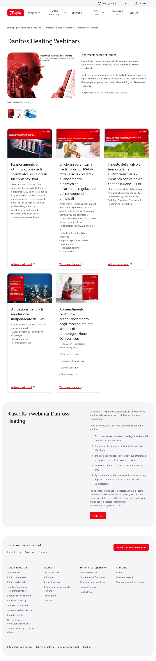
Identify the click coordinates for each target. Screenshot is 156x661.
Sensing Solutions (89, 587)
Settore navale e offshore (19, 610)
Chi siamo (121, 567)
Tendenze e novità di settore (130, 582)
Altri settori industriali (18, 605)
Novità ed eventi (124, 577)
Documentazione (52, 572)
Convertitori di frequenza (92, 577)
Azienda (120, 572)
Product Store (87, 591)
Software (48, 577)
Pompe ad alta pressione (92, 582)
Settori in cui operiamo (93, 567)
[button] (124, 3)
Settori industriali (17, 567)
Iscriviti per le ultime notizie (131, 547)
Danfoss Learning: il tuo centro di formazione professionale (71, 27)
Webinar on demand (21, 264)
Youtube (43, 552)
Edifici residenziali (16, 582)
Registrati (98, 515)
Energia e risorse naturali (19, 595)
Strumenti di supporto (31, 27)
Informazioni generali (69, 646)
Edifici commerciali (16, 577)
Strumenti (49, 567)
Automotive (13, 572)
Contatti (48, 600)
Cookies (87, 646)
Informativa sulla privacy (19, 646)
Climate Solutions (89, 572)
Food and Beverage (17, 600)
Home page (12, 27)
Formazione (50, 595)
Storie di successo (52, 582)
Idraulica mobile (15, 615)
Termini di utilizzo (45, 646)
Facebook (30, 552)
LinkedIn (11, 552)
